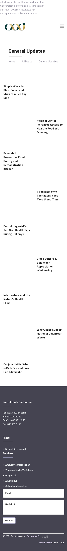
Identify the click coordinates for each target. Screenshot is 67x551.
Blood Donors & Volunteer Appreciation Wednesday (47, 264)
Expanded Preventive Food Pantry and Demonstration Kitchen (14, 161)
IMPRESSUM (45, 542)
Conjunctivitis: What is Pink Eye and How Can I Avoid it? (16, 368)
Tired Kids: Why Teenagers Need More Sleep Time (48, 196)
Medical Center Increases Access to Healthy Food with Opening (50, 126)
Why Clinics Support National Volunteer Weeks (50, 334)
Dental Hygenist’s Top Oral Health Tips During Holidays (16, 230)
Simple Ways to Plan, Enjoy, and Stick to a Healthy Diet (14, 92)
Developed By (34, 536)
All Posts (27, 61)
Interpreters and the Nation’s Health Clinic (16, 299)
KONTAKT (59, 542)
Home (12, 61)
